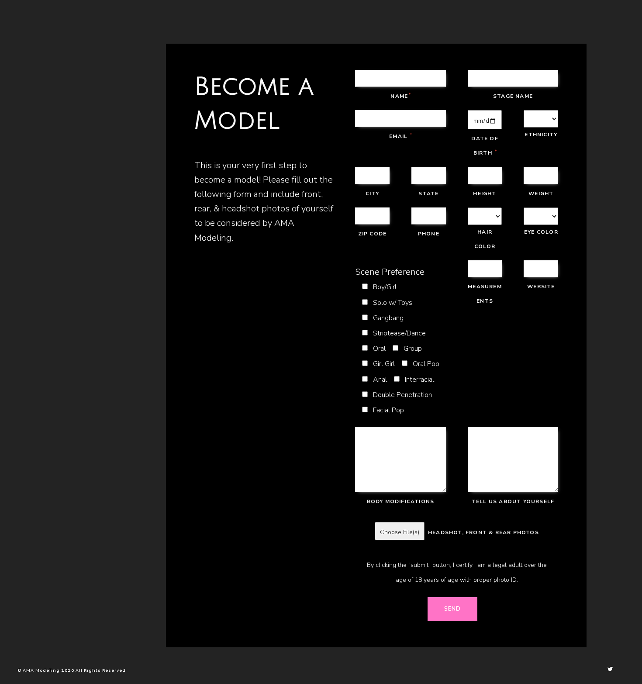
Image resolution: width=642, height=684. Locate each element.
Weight (540, 193)
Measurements (485, 293)
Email (400, 136)
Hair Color (485, 239)
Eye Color (541, 231)
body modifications (401, 501)
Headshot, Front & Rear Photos (482, 532)
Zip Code (372, 233)
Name (400, 96)
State (428, 193)
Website (541, 286)
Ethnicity (541, 134)
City (373, 193)
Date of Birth (484, 145)
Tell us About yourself (513, 501)
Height (484, 193)
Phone (428, 233)
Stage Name (513, 96)
